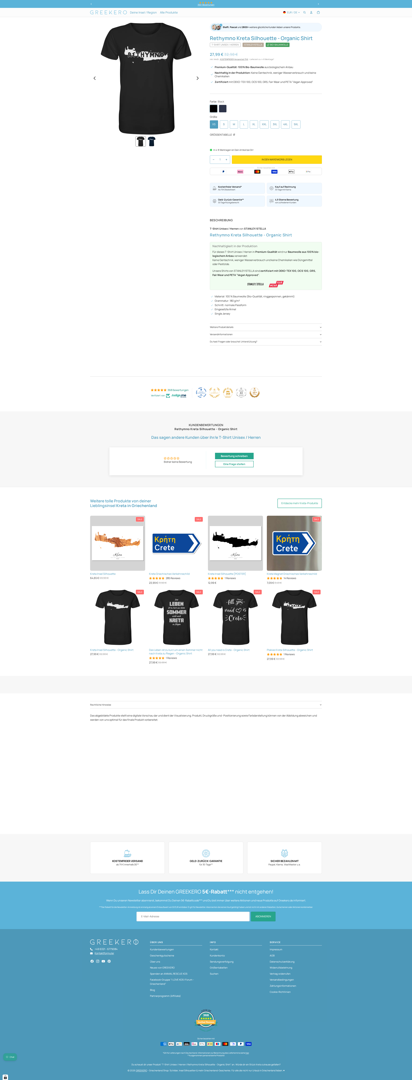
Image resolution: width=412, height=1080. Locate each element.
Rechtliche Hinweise (100, 704)
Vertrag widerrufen (280, 973)
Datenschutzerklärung (282, 961)
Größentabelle (221, 134)
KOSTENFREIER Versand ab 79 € (234, 59)
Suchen (214, 973)
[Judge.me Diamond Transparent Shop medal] (201, 392)
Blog (152, 990)
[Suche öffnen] (304, 12)
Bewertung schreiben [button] (234, 456)
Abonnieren (263, 916)
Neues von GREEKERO (162, 967)
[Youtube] (103, 961)
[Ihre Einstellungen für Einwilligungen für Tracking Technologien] (5, 1077)
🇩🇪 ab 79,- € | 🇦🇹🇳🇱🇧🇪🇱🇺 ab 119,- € (206, 4)
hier (247, 1053)
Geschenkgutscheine (162, 955)
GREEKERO (141, 1070)
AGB (272, 955)
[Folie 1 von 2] (140, 141)
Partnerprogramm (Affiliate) (165, 996)
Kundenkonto (217, 955)
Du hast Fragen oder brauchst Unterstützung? (233, 341)
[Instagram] (98, 961)
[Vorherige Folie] (91, 4)
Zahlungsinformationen (283, 985)
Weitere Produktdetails (221, 327)
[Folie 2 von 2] (151, 141)
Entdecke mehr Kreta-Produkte (299, 503)
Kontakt (214, 949)
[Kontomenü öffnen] (311, 12)
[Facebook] (92, 961)
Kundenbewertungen (162, 949)
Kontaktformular (104, 953)
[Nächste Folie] (318, 4)
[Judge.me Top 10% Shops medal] (254, 392)
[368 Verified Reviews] (206, 1033)
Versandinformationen (221, 334)
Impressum (276, 949)
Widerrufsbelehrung (281, 967)
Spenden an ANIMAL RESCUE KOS (168, 973)
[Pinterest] (109, 961)
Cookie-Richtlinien (280, 992)
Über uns (155, 961)
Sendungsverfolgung (222, 961)
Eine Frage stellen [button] (234, 464)
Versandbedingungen (282, 979)
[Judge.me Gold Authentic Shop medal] (214, 392)
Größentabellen (219, 967)
